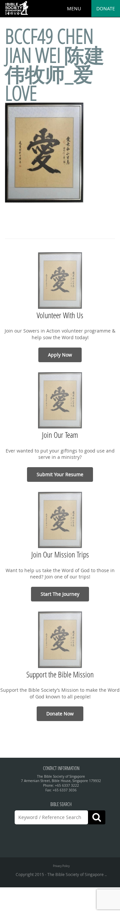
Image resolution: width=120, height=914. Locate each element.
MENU (74, 8)
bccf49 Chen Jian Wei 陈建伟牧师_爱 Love (54, 64)
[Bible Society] (16, 8)
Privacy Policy (61, 866)
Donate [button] (105, 8)
